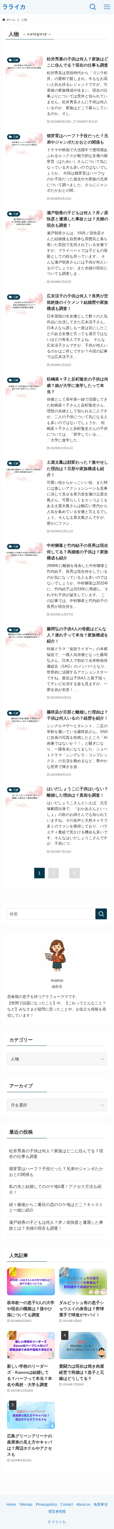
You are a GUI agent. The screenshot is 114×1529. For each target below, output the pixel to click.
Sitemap (25, 1504)
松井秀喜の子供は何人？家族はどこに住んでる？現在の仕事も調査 (56, 1154)
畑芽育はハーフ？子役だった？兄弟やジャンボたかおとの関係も (56, 1171)
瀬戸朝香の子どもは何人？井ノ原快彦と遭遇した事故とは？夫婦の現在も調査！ (56, 1225)
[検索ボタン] (93, 7)
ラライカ (14, 7)
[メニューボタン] (107, 7)
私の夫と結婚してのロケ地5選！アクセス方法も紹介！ (55, 1189)
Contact (67, 1504)
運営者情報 (57, 1511)
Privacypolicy (46, 1504)
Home (11, 1504)
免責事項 (101, 1504)
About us (83, 1504)
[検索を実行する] (101, 913)
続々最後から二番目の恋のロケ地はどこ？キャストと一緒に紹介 (56, 1207)
